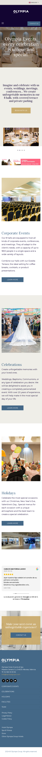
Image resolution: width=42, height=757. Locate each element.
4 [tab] (23, 150)
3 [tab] (21, 150)
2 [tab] (19, 150)
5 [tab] (24, 150)
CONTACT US (34, 23)
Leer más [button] (7, 588)
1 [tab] (17, 150)
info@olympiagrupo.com (11, 674)
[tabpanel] (21, 138)
